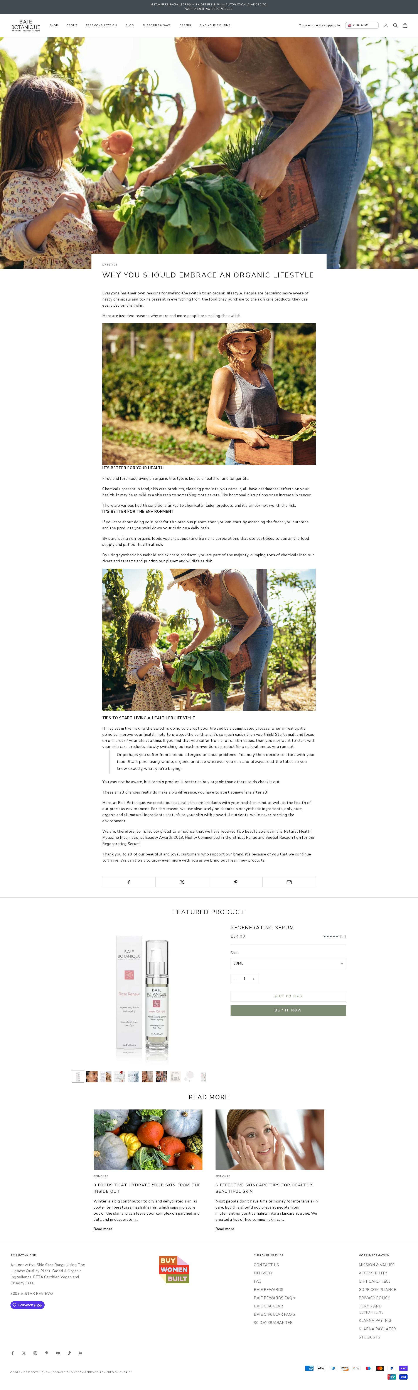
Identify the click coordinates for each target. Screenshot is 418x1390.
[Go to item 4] (120, 1077)
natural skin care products (197, 802)
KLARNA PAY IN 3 (375, 1320)
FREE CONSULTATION (101, 25)
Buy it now (288, 1010)
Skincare (101, 1176)
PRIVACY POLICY (374, 1297)
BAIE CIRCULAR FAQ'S (274, 1314)
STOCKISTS (369, 1337)
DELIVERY (263, 1273)
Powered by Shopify (115, 1372)
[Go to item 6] (148, 1077)
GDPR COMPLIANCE (377, 1289)
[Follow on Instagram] (35, 1353)
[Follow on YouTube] (58, 1353)
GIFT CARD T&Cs (375, 1281)
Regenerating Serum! (121, 843)
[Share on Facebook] (128, 882)
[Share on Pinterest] (235, 882)
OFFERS (185, 25)
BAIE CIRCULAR (268, 1306)
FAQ (258, 1281)
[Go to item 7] (161, 1077)
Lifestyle (109, 264)
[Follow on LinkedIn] (80, 1353)
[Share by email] (289, 882)
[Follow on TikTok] (69, 1353)
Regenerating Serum (262, 928)
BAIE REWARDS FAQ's (274, 1297)
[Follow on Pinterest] (46, 1353)
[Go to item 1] (78, 1077)
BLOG (130, 25)
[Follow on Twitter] (24, 1353)
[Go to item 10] (203, 1077)
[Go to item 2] (92, 1077)
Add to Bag (288, 996)
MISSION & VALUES (377, 1264)
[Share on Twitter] (182, 882)
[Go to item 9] (189, 1077)
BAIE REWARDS (268, 1289)
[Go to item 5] (134, 1077)
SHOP (54, 25)
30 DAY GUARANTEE (273, 1322)
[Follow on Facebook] (12, 1353)
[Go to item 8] (175, 1077)
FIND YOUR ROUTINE (215, 25)
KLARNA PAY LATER (377, 1329)
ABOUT (72, 25)
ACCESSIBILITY (373, 1273)
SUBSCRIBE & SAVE (157, 25)
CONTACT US (266, 1264)
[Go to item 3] (106, 1077)
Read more (103, 1229)
